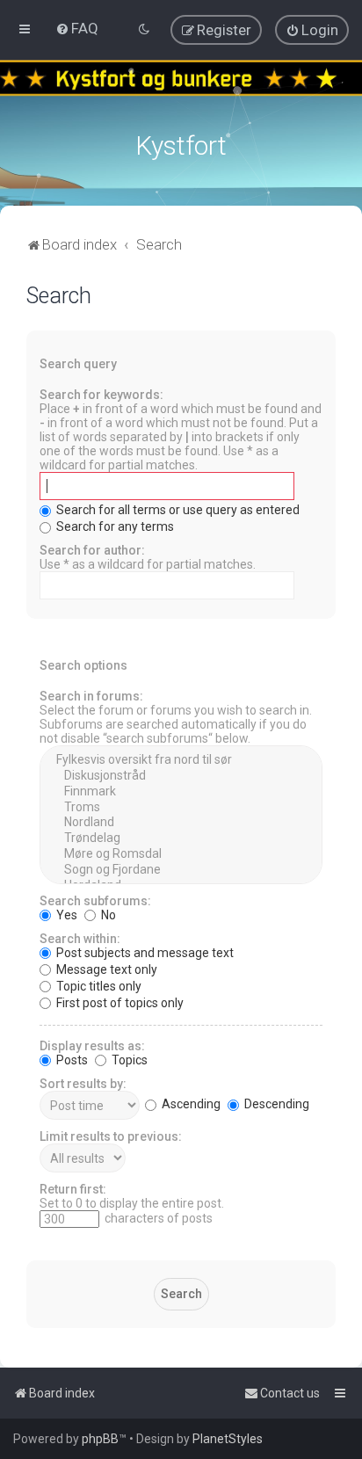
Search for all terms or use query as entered (177, 510)
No (107, 915)
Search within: (80, 939)
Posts (71, 1060)
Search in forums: (91, 696)
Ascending (190, 1104)
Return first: (73, 1189)
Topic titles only (97, 986)
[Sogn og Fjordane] (181, 870)
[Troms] (181, 808)
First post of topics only (119, 1003)
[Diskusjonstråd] (181, 776)
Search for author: (92, 550)
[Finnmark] (181, 792)
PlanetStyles (227, 1439)
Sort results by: (83, 1084)
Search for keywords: (101, 395)
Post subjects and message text (144, 953)
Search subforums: (95, 901)
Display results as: (92, 1046)
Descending (275, 1104)
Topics (128, 1060)
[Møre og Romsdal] (181, 854)
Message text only (105, 969)
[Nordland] (181, 823)
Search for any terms (114, 526)
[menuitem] (77, 28)
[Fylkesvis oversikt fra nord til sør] (181, 760)
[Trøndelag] (181, 838)
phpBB (100, 1439)
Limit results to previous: (111, 1136)
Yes (65, 915)
